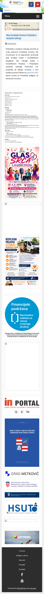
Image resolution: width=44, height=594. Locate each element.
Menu (7, 16)
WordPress (21, 588)
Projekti (22, 565)
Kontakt (22, 569)
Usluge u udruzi (22, 555)
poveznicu (31, 72)
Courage (32, 588)
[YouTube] (22, 580)
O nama (22, 551)
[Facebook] (22, 574)
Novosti (22, 560)
